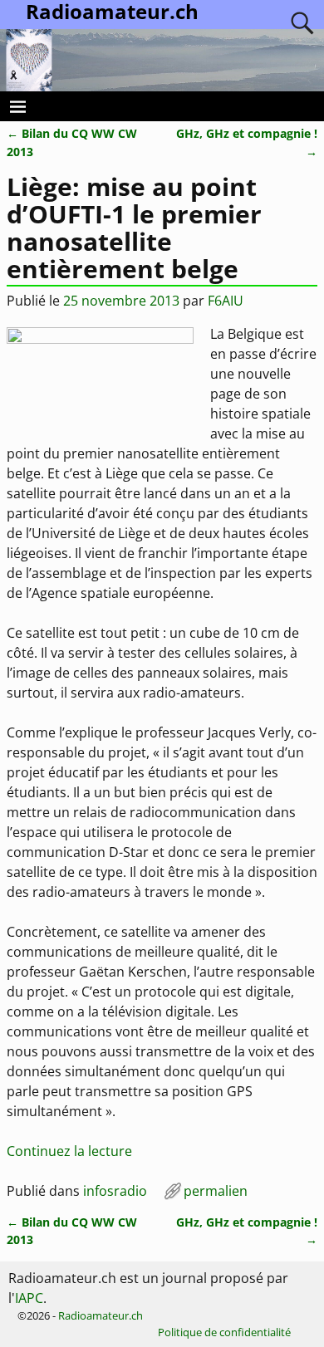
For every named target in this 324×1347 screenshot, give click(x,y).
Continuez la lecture (69, 1151)
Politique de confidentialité (224, 1332)
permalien (216, 1191)
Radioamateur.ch (100, 1315)
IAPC (29, 1298)
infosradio (115, 1191)
